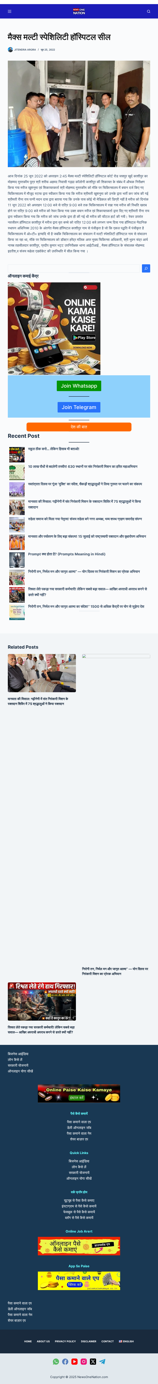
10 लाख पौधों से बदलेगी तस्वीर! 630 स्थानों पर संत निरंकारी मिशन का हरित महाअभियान (82, 466)
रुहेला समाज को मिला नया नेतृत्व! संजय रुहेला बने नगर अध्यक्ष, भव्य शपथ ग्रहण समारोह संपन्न (85, 519)
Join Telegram (79, 407)
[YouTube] (74, 1362)
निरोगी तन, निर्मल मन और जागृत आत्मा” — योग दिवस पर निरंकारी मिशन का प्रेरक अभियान (84, 572)
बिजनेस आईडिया (18, 1054)
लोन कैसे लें (15, 1060)
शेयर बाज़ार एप (79, 1139)
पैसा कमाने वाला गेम (79, 1133)
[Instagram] (84, 1362)
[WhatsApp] (56, 1362)
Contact (107, 1341)
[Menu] (9, 11)
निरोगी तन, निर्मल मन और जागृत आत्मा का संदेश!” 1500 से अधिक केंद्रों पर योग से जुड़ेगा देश (86, 606)
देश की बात (79, 426)
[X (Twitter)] (93, 1362)
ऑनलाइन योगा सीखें (20, 1071)
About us (43, 1341)
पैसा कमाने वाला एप (79, 1122)
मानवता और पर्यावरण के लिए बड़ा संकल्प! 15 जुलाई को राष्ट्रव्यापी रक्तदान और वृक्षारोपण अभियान (87, 536)
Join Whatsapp (79, 386)
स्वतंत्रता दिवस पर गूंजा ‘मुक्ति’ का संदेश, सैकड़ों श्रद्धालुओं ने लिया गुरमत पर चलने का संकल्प (85, 484)
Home (28, 1341)
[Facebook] (65, 1362)
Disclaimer (88, 1341)
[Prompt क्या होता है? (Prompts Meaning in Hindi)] (17, 560)
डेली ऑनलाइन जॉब (79, 1128)
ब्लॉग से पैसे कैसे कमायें (79, 1218)
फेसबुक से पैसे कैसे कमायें (79, 1212)
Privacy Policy (65, 1341)
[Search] (146, 268)
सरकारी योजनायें (18, 1065)
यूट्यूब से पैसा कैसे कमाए (79, 1200)
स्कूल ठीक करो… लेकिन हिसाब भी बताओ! (53, 449)
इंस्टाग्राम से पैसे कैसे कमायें (79, 1206)
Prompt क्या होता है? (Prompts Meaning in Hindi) (67, 554)
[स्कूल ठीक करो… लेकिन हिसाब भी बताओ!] (17, 454)
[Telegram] (102, 1362)
